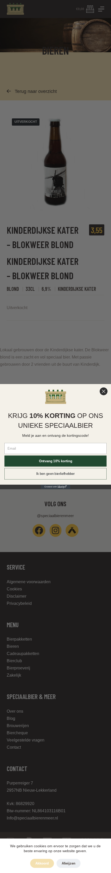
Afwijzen (68, 863)
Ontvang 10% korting (55, 461)
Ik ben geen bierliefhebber (55, 474)
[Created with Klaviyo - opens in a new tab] (55, 487)
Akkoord (42, 863)
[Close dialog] (103, 391)
